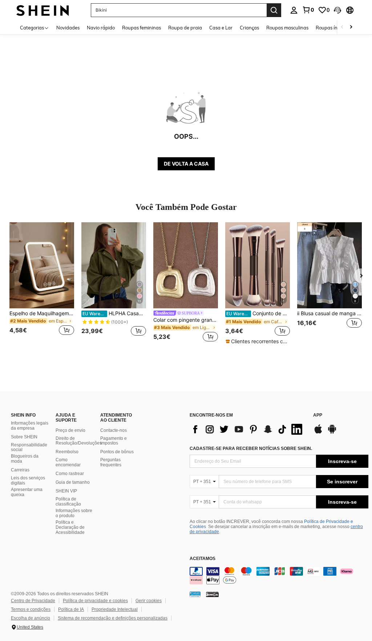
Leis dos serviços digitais (28, 480)
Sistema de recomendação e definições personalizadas (112, 618)
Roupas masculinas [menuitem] (287, 28)
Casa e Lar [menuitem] (220, 28)
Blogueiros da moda (25, 459)
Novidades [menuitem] (68, 28)
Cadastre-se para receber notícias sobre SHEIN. (251, 448)
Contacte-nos (113, 430)
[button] (337, 10)
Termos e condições (30, 609)
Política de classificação (68, 501)
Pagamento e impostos (113, 441)
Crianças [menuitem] (249, 28)
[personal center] (294, 10)
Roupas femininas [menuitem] (141, 28)
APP (317, 415)
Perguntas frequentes (110, 462)
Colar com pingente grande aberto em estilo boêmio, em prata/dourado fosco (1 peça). (185, 320)
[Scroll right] (350, 27)
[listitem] (41, 283)
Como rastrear (70, 473)
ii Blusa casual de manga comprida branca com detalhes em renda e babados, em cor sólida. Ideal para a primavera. (329, 313)
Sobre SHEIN (24, 436)
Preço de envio (70, 430)
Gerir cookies (149, 600)
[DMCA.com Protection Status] (212, 593)
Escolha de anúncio (30, 618)
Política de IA (71, 609)
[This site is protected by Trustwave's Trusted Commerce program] (195, 593)
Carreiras (20, 469)
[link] (308, 9)
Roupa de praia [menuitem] (185, 28)
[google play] (332, 432)
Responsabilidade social (29, 447)
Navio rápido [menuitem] (101, 28)
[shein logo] (42, 10)
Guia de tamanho (73, 482)
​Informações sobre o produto (74, 513)
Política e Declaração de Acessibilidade (70, 527)
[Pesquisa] (274, 10)
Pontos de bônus (117, 451)
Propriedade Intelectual (115, 609)
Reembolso (67, 451)
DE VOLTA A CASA (186, 164)
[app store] (318, 432)
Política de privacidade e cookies (95, 600)
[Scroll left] (342, 27)
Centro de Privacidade (33, 600)
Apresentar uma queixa (27, 492)
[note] (257, 341)
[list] (248, 429)
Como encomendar (68, 462)
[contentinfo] (279, 575)
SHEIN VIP (66, 491)
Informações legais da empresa (29, 426)
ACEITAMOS (202, 558)
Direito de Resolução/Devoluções (79, 441)
